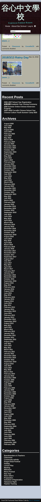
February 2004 (9, 434)
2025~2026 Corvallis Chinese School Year (20, 110)
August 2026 (9, 124)
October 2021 (9, 192)
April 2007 (8, 412)
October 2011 (9, 337)
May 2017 (7, 265)
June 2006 (8, 416)
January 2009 (9, 390)
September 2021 (10, 194)
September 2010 (10, 362)
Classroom (16, 46)
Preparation (8, 478)
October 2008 (9, 396)
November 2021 (10, 190)
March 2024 (8, 140)
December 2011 (10, 335)
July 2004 (7, 430)
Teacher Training (10, 484)
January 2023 (9, 164)
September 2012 (10, 321)
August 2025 (9, 130)
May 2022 (7, 178)
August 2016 (9, 283)
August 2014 (9, 301)
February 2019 (9, 224)
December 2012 (10, 319)
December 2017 (10, 251)
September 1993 (10, 442)
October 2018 (9, 232)
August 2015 (9, 291)
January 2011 (9, 353)
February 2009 (9, 388)
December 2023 (10, 146)
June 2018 (8, 239)
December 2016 (10, 275)
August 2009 (9, 382)
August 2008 (9, 398)
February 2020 (9, 202)
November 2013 (10, 311)
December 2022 (10, 166)
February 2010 (9, 374)
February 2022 (9, 184)
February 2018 (9, 247)
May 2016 (7, 285)
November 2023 (10, 148)
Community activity (11, 459)
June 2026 (8, 126)
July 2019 (7, 214)
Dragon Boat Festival (12, 461)
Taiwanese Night (10, 482)
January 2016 (9, 289)
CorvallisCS (29, 46)
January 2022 (9, 186)
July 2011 (7, 343)
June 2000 (8, 436)
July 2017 (7, 261)
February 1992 (9, 444)
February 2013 (9, 315)
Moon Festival (9, 472)
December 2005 (10, 420)
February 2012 (9, 331)
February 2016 (9, 287)
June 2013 (8, 313)
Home (7, 26)
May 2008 (7, 402)
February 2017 (9, 271)
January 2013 (9, 317)
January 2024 (9, 144)
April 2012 (8, 327)
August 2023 (9, 154)
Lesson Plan (8, 465)
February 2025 (9, 134)
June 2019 (8, 216)
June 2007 (8, 410)
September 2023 (10, 152)
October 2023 (9, 150)
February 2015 (9, 297)
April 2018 (8, 243)
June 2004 (8, 432)
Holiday (7, 464)
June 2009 (8, 386)
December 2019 (10, 206)
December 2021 (10, 188)
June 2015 (8, 293)
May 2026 (7, 128)
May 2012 (7, 325)
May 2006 (7, 418)
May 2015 (7, 295)
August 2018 (9, 236)
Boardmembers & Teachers (14, 455)
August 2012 (9, 323)
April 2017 (8, 267)
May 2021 (7, 196)
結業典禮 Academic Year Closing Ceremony (20, 104)
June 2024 (8, 136)
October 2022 (9, 170)
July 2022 (7, 174)
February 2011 (9, 352)
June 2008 (8, 400)
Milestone (7, 470)
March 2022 (8, 182)
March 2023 (8, 160)
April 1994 (8, 438)
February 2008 (9, 404)
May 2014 (7, 305)
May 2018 (7, 241)
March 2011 (8, 349)
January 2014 (9, 309)
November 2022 (10, 168)
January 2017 (9, 273)
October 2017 (9, 255)
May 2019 (7, 218)
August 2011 (8, 341)
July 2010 (7, 366)
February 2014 (9, 307)
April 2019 (8, 220)
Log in (30, 26)
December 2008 (10, 392)
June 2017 (8, 263)
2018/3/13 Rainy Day (15, 57)
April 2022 (8, 180)
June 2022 (8, 176)
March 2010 (8, 372)
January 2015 (9, 299)
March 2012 (8, 329)
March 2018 (8, 245)
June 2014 (8, 303)
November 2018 (10, 230)
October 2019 (9, 210)
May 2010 (7, 370)
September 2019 (10, 212)
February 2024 (9, 142)
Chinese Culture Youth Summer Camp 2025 (20, 112)
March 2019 (8, 222)
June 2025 (8, 132)
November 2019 (10, 208)
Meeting (7, 468)
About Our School (18, 26)
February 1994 (9, 440)
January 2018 (9, 249)
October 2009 (9, 380)
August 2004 (9, 428)
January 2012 (9, 333)
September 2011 (10, 339)
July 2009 (7, 384)
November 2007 (10, 408)
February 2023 (9, 162)
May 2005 (7, 422)
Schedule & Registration (13, 480)
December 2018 (10, 228)
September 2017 (10, 257)
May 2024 (7, 138)
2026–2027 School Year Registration (17, 102)
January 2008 (9, 406)
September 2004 (10, 426)
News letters (9, 476)
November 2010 (10, 358)
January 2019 (9, 226)
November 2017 (10, 253)
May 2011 (7, 348)
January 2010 (9, 376)
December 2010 (10, 356)
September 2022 (10, 172)
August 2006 (9, 414)
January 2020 (9, 204)
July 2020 (7, 198)
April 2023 (8, 158)
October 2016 (9, 279)
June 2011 (8, 345)
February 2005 (9, 424)
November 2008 (10, 394)
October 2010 (9, 360)
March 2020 (8, 200)
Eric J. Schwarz (34, 500)
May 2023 (7, 156)
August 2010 (9, 364)
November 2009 (10, 378)
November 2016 (10, 277)
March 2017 (8, 269)
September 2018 (10, 235)
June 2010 (8, 368)
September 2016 (10, 281)
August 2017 (9, 259)
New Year (7, 474)
